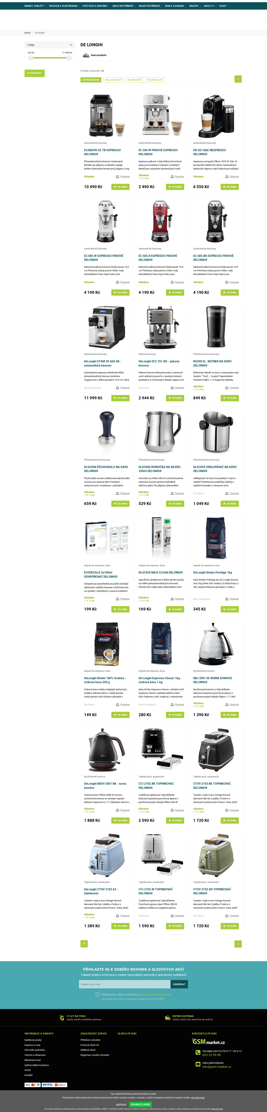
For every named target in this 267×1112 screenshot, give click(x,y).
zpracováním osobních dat (156, 994)
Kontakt (29, 1075)
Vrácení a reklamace (35, 1055)
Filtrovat (34, 73)
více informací (198, 1097)
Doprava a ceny (32, 1045)
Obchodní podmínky (35, 1050)
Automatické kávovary (95, 143)
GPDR (28, 1070)
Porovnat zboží (89, 1045)
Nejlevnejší (113, 79)
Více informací (217, 1109)
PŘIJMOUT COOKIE (140, 1104)
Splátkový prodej (33, 1040)
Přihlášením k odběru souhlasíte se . (136, 994)
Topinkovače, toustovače (151, 776)
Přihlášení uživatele (90, 1040)
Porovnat (125, 176)
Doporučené (90, 79)
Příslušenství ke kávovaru (206, 354)
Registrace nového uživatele (94, 1055)
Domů (28, 33)
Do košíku (122, 187)
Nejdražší (135, 79)
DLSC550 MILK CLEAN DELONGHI (161, 572)
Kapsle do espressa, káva (97, 565)
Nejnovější (155, 79)
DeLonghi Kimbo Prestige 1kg (212, 572)
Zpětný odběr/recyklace (37, 1065)
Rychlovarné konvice (203, 671)
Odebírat (179, 984)
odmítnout (121, 1104)
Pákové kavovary (147, 354)
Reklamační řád (33, 1060)
